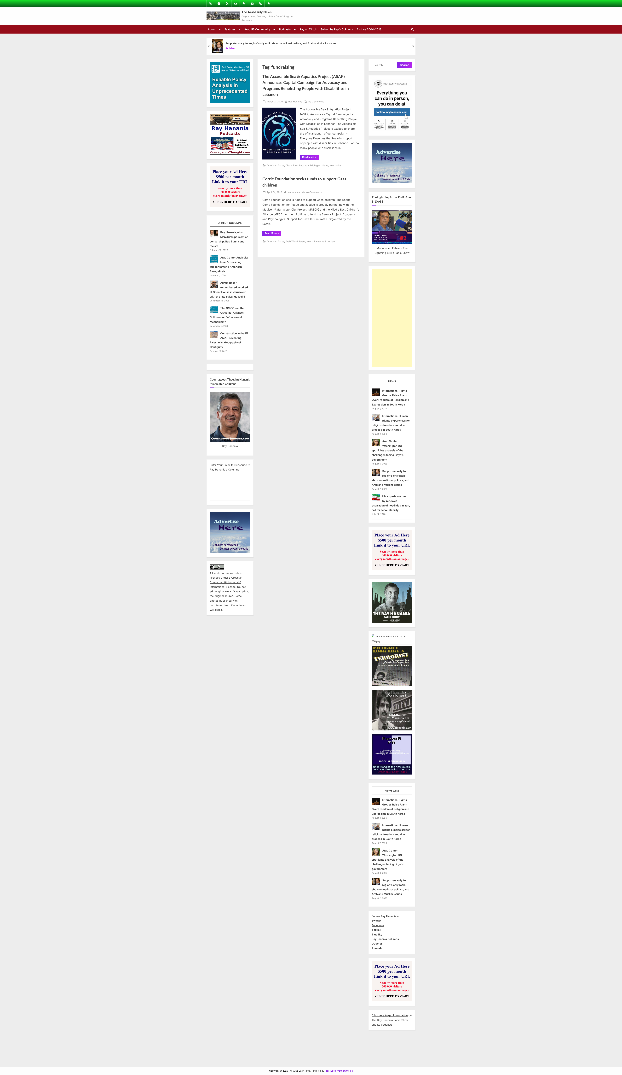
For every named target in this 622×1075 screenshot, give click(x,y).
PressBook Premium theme (339, 1070)
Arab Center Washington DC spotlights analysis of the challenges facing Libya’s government (387, 450)
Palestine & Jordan (324, 241)
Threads (377, 948)
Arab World (292, 241)
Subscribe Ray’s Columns (337, 29)
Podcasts (285, 29)
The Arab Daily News (257, 12)
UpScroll (377, 943)
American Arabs (275, 165)
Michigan (315, 165)
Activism (230, 48)
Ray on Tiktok (308, 29)
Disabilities (292, 165)
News (325, 165)
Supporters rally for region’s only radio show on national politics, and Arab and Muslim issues (280, 43)
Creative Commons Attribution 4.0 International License (226, 582)
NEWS (392, 381)
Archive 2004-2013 (369, 29)
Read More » (310, 157)
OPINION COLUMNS (230, 222)
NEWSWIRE (392, 790)
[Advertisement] (392, 318)
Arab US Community (257, 29)
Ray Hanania (295, 101)
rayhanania (294, 192)
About (212, 29)
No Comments (316, 102)
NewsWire (335, 165)
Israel (302, 241)
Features (230, 29)
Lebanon (304, 165)
